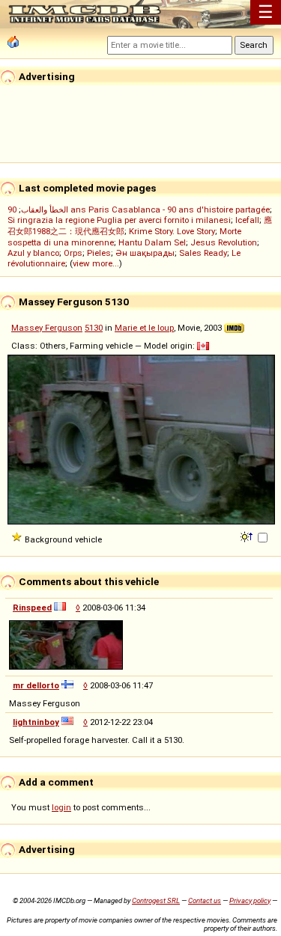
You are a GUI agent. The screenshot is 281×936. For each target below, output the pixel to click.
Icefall (247, 220)
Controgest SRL (156, 900)
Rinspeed (32, 607)
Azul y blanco (33, 253)
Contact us (204, 900)
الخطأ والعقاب (44, 209)
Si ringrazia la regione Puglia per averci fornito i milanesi (119, 220)
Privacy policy (250, 900)
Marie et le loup (144, 327)
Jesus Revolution (223, 242)
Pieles (99, 253)
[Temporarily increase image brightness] (248, 535)
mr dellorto (36, 685)
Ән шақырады (145, 253)
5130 (94, 327)
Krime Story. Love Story (172, 231)
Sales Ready (203, 253)
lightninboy (36, 722)
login (61, 807)
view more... (96, 263)
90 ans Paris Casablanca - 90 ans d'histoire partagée (138, 209)
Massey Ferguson (46, 327)
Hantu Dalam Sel (152, 242)
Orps (73, 253)
